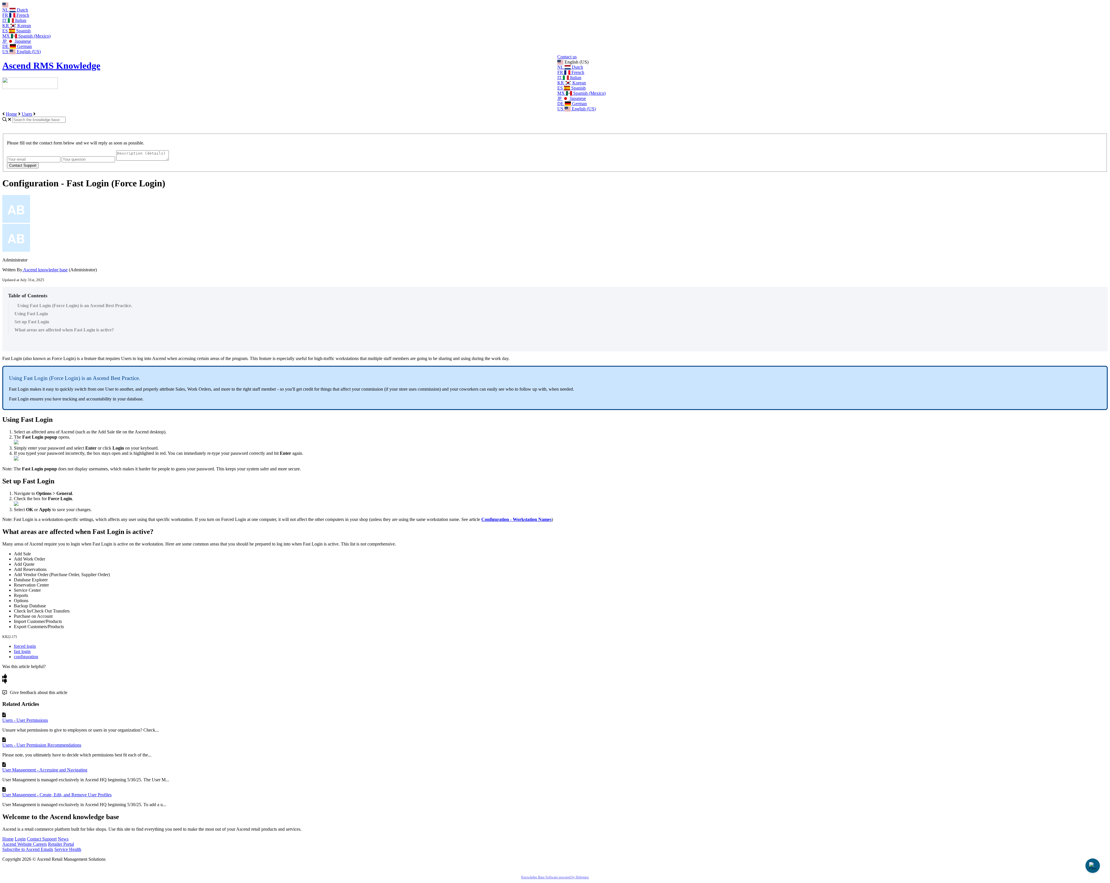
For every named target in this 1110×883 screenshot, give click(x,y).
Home (11, 114)
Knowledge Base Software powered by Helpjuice (555, 877)
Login (20, 838)
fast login (22, 651)
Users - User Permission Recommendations (41, 745)
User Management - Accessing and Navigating (44, 769)
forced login (25, 646)
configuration (26, 656)
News (63, 838)
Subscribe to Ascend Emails (27, 849)
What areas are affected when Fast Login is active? (64, 329)
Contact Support (42, 838)
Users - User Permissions (25, 720)
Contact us (567, 56)
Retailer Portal (61, 844)
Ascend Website (17, 844)
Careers (40, 844)
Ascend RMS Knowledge (51, 65)
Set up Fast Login (31, 321)
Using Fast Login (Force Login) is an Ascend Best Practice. (74, 305)
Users (27, 114)
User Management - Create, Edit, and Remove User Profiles (57, 794)
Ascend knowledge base (45, 269)
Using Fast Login (31, 313)
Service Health (67, 849)
